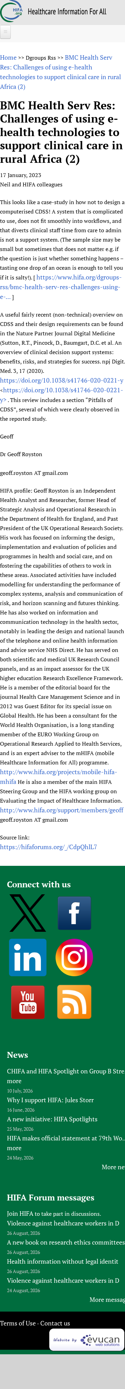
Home (8, 57)
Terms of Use (18, 1323)
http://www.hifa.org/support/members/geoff (61, 810)
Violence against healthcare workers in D (63, 1223)
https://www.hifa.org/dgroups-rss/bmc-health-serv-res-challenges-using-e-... (61, 287)
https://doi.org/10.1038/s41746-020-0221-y (61, 380)
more (14, 1081)
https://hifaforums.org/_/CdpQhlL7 (48, 847)
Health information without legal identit (62, 1261)
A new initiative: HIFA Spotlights (52, 1119)
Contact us (55, 1323)
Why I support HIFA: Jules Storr (50, 1100)
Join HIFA (20, 1213)
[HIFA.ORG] (11, 20)
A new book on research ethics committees (66, 1242)
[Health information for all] (67, 12)
